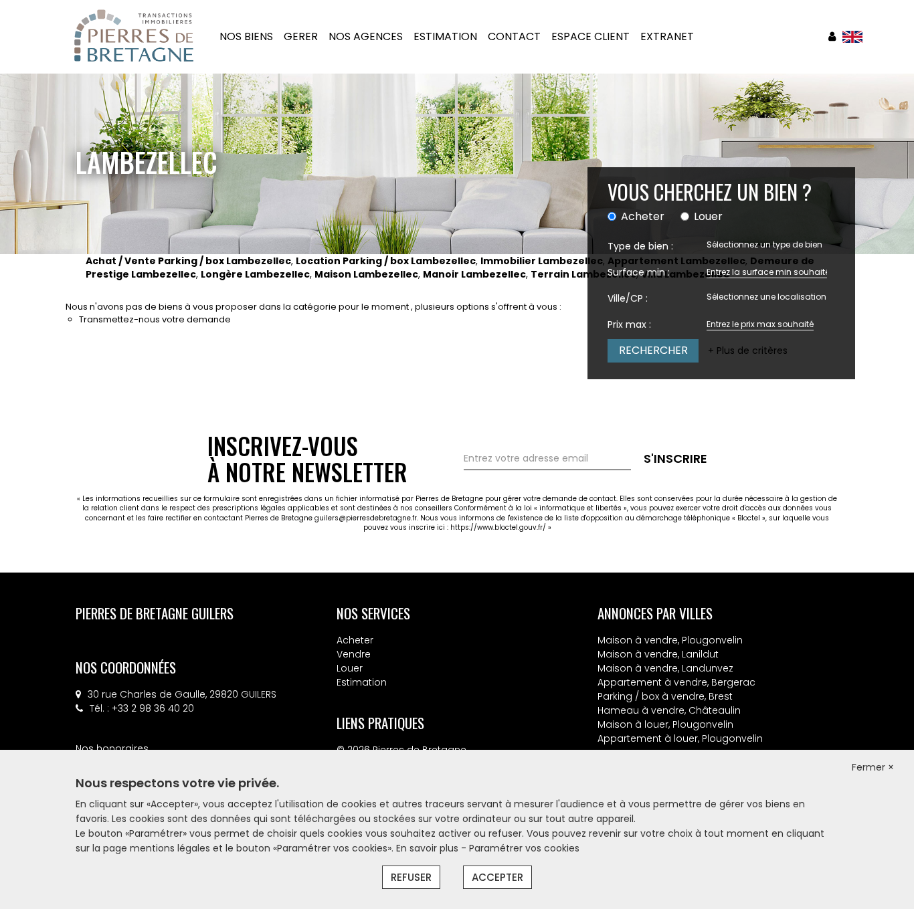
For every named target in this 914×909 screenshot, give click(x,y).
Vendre (354, 654)
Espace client (590, 36)
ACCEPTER (497, 877)
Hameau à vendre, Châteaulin (669, 710)
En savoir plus (428, 848)
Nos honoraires (112, 748)
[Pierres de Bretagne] (134, 36)
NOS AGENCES (366, 36)
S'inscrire (675, 458)
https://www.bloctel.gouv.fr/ (498, 527)
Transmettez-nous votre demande (155, 319)
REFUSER (411, 877)
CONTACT (514, 36)
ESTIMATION (445, 36)
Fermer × (873, 767)
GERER (301, 36)
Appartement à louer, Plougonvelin (680, 738)
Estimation (362, 682)
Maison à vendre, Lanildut (658, 654)
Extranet (667, 36)
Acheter (355, 640)
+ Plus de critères (748, 350)
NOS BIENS (246, 36)
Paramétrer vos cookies (524, 848)
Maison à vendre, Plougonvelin (670, 640)
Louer (350, 668)
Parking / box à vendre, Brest (665, 696)
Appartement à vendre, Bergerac (676, 682)
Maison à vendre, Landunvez (665, 668)
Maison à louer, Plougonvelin (665, 724)
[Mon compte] (832, 36)
